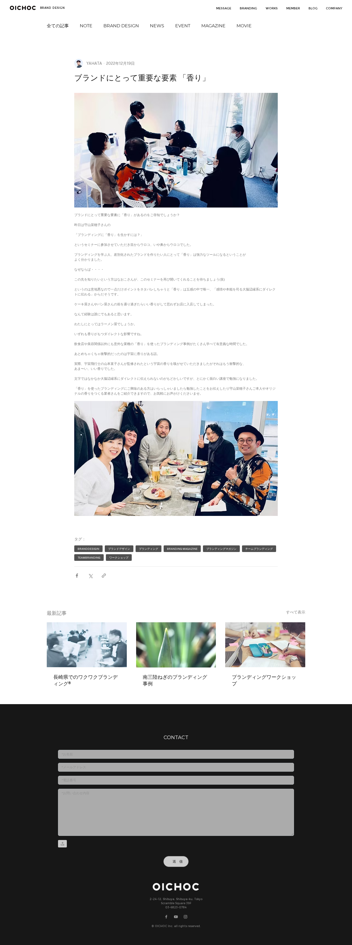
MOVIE (244, 25)
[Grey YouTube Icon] (176, 916)
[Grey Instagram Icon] (185, 916)
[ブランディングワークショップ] (265, 644)
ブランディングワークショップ (264, 680)
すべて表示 (295, 612)
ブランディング (148, 548)
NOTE (86, 25)
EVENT (182, 25)
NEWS (157, 25)
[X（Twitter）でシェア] (90, 575)
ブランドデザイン (119, 548)
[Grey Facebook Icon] (166, 916)
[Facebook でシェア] (76, 575)
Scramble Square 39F (176, 903)
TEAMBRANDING (89, 557)
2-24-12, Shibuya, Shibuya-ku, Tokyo (176, 899)
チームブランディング (259, 548)
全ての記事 (58, 25)
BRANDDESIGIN (88, 548)
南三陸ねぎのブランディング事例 (175, 680)
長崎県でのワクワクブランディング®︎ (85, 680)
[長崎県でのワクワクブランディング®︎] (87, 644)
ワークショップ (118, 557)
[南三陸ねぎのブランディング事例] (176, 644)
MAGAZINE (213, 25)
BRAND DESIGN (121, 25)
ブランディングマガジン (221, 548)
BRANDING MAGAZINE (182, 548)
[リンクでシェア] (103, 575)
